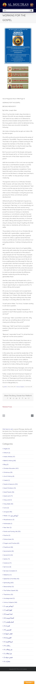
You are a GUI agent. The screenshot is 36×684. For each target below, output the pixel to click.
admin (5, 386)
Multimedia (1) (8, 523)
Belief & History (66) (10, 460)
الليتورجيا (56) (7, 638)
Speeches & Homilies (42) (11, 578)
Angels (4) (7, 448)
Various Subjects (20, 386)
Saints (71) (7, 559)
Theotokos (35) (8, 594)
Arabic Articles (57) (9, 456)
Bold (22, 669)
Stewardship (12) (9, 586)
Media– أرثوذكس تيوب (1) (11, 515)
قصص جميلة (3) (8, 657)
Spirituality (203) (8, 582)
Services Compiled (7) (10, 571)
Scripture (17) (7, 563)
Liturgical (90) (8, 512)
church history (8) (9, 476)
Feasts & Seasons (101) (11, 484)
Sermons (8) (7, 567)
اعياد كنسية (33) (8, 614)
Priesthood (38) (8, 547)
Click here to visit (8, 429)
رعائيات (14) (7, 645)
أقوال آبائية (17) (8, 610)
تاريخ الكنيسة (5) (8, 642)
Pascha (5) (7, 535)
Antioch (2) (7, 452)
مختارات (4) (7, 661)
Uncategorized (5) (9, 598)
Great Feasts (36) (9, 492)
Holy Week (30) (8, 504)
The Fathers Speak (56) (11, 590)
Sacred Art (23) (8, 555)
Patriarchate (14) (9, 539)
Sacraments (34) (9, 551)
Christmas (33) (8, 472)
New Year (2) (7, 527)
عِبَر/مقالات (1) (8, 653)
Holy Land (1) (8, 500)
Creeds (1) (7, 480)
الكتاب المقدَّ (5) (8, 634)
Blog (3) (6, 464)
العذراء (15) (7, 626)
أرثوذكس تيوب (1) (8, 606)
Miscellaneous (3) (9, 519)
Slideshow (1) (8, 575)
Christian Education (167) (11, 468)
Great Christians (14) (10, 488)
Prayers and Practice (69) (11, 543)
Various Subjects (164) (10, 602)
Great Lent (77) (8, 496)
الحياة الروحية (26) (9, 618)
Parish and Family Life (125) (12, 531)
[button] (4, 415)
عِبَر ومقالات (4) (8, 649)
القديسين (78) (7, 630)
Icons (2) (6, 508)
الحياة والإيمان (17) (9, 622)
